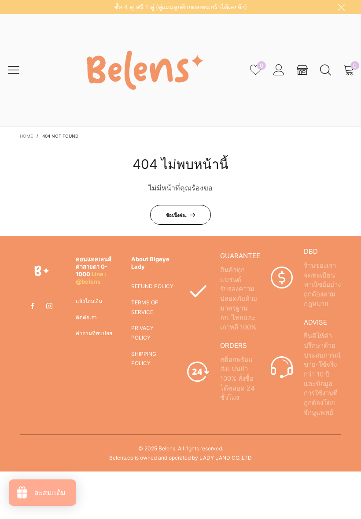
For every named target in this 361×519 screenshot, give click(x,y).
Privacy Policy (142, 333)
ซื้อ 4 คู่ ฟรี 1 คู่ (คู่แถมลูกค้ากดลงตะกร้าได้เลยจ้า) (180, 7)
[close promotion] (341, 7)
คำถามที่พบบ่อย (94, 333)
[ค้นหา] (325, 70)
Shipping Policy (143, 359)
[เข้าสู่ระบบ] (279, 70)
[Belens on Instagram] (49, 306)
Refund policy (152, 286)
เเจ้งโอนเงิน (89, 301)
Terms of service (144, 307)
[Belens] (141, 69)
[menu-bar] (19, 70)
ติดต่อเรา (86, 317)
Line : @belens (91, 277)
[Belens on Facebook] (32, 306)
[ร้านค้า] (302, 70)
